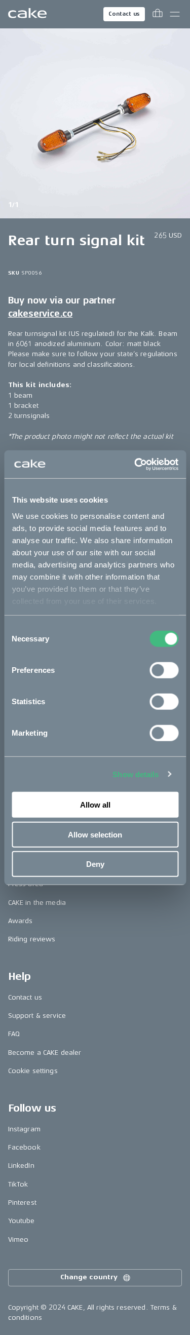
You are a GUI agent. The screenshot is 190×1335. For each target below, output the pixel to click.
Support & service (37, 1015)
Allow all (95, 804)
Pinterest (22, 1202)
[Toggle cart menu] (157, 14)
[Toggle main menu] (174, 14)
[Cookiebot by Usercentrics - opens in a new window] (135, 464)
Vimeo (18, 1239)
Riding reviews (32, 939)
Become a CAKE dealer (45, 1052)
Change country (88, 1277)
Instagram (24, 1129)
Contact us (124, 14)
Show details (135, 774)
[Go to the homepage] (27, 14)
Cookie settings (33, 1071)
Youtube (21, 1221)
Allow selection (95, 834)
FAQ (14, 1034)
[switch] (163, 670)
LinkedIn (21, 1165)
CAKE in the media (37, 902)
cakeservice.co (40, 314)
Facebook (24, 1147)
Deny (95, 864)
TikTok (18, 1184)
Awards (20, 921)
